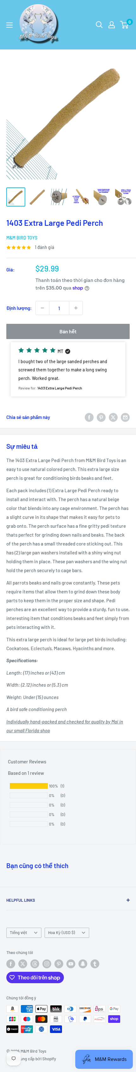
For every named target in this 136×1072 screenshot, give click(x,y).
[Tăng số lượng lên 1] (76, 308)
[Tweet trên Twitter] (113, 417)
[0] (124, 25)
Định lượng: (19, 308)
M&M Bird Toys (21, 237)
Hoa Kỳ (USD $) (61, 932)
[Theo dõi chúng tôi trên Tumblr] (94, 963)
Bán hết (68, 331)
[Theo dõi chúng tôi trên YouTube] (70, 963)
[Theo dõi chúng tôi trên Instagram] (46, 963)
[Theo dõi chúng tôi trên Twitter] (22, 963)
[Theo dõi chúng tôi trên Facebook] (10, 963)
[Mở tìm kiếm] (99, 24)
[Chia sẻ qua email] (125, 417)
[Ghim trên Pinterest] (101, 417)
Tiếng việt (18, 932)
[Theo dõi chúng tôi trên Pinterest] (58, 963)
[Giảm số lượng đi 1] (42, 308)
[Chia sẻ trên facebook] (89, 417)
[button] (68, 369)
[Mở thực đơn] (9, 25)
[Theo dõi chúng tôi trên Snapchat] (82, 963)
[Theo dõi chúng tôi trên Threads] (34, 963)
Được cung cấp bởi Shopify (31, 1058)
